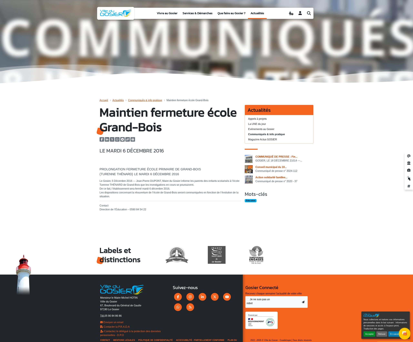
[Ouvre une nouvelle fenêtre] (178, 297)
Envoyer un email (113, 322)
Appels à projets (257, 118)
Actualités (257, 13)
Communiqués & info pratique (145, 100)
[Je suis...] (291, 13)
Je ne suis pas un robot (258, 301)
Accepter (369, 334)
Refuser (381, 334)
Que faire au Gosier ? (231, 13)
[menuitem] (167, 13)
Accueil (104, 100)
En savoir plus (396, 334)
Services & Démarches (197, 13)
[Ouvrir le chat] (404, 333)
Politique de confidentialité (155, 340)
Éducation (250, 201)
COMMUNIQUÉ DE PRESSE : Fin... (276, 156)
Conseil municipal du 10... (271, 167)
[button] (133, 140)
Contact (105, 340)
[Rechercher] (308, 13)
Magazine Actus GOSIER (262, 139)
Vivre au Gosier (167, 13)
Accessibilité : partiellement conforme (200, 340)
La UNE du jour (257, 124)
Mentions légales (124, 340)
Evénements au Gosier (261, 129)
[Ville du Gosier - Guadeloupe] (122, 289)
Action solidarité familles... (271, 177)
